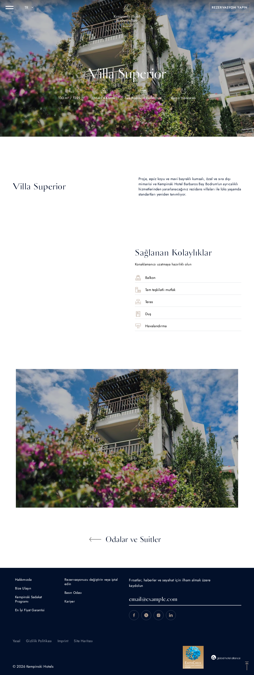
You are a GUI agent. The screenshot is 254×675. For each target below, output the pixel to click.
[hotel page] (127, 7)
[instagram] (159, 615)
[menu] (9, 7)
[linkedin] (171, 615)
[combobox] (29, 7)
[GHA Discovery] (226, 657)
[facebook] (134, 615)
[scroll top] (247, 665)
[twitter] (146, 615)
